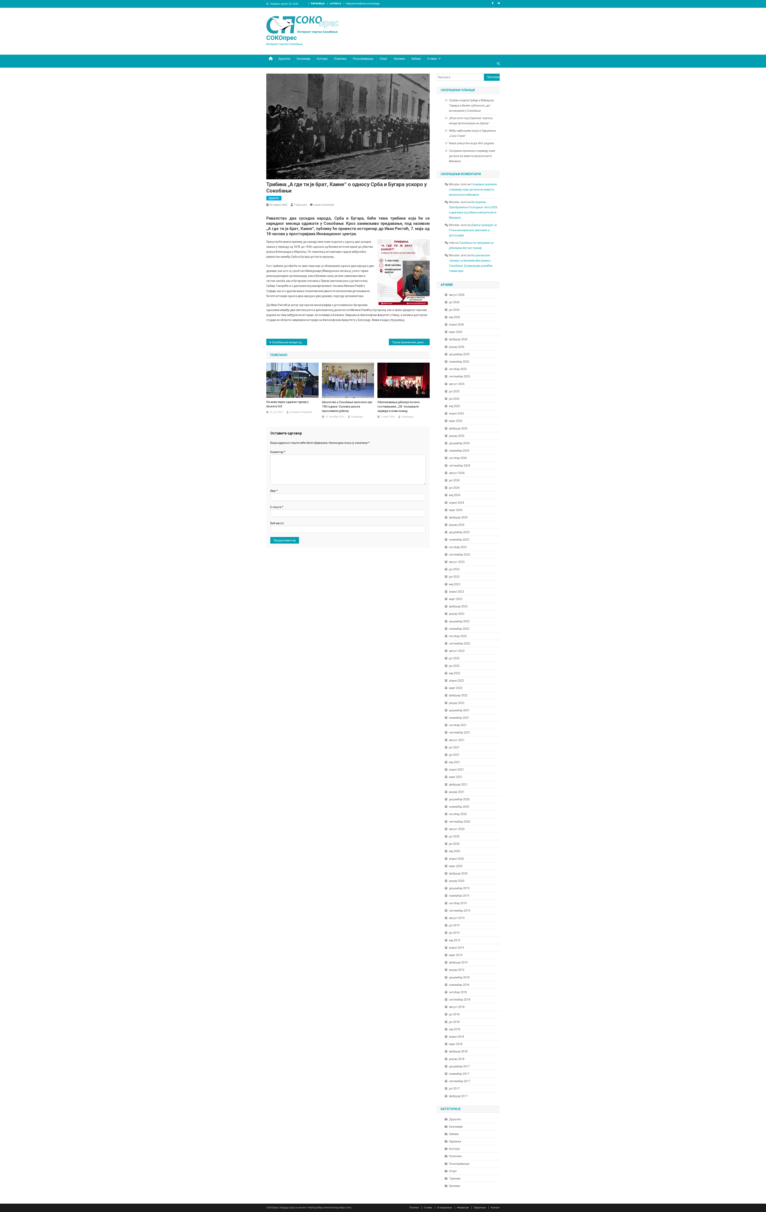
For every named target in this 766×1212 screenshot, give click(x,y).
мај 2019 (454, 940)
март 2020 (455, 866)
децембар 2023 (459, 532)
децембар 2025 (459, 354)
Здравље (455, 1141)
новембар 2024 (459, 450)
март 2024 (455, 510)
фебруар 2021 (458, 784)
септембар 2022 (459, 643)
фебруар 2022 (458, 695)
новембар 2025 (459, 361)
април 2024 (456, 502)
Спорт (383, 58)
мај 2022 (454, 673)
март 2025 (455, 420)
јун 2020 (454, 843)
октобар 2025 (458, 369)
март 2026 (455, 332)
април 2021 (456, 769)
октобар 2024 (458, 458)
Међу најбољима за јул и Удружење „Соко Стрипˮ (472, 133)
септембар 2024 (459, 465)
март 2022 (455, 688)
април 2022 (456, 680)
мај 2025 (454, 406)
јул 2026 (454, 302)
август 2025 (457, 384)
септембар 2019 (459, 910)
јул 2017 (454, 1088)
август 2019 (457, 918)
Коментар (277, 452)
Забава (416, 58)
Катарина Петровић (301, 412)
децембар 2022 (459, 621)
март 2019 (455, 955)
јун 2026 (454, 309)
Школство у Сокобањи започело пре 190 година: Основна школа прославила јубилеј (347, 407)
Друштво (284, 58)
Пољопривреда (363, 58)
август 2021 (457, 740)
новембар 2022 (459, 628)
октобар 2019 (458, 903)
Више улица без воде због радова (471, 143)
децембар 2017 (459, 1066)
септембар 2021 (459, 732)
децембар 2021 (459, 710)
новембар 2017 (459, 1073)
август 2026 (457, 294)
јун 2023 (454, 576)
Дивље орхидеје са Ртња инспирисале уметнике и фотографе (473, 230)
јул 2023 (454, 569)
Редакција (300, 204)
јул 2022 (454, 658)
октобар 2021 (458, 725)
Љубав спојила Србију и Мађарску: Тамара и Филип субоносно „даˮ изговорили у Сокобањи (472, 105)
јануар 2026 (456, 346)
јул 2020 (454, 836)
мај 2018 (454, 1029)
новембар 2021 (459, 717)
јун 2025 (454, 398)
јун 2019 (454, 932)
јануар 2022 (456, 703)
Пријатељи (480, 1207)
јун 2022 (454, 665)
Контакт (495, 1207)
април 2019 (456, 947)
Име (274, 490)
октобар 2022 (458, 636)
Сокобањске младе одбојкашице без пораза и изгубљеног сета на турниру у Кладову (289, 342)
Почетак (414, 1207)
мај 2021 (454, 762)
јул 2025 (454, 391)
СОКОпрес (281, 37)
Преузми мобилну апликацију (363, 3)
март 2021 (455, 777)
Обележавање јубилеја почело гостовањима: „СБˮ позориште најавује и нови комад (398, 407)
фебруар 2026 (458, 339)
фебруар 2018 (458, 1051)
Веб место (277, 523)
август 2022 (457, 650)
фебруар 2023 (458, 606)
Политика (340, 58)
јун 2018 (454, 1021)
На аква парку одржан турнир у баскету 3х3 (287, 404)
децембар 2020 (459, 799)
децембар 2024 (459, 443)
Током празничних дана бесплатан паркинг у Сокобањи (411, 342)
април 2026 (456, 324)
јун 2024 (454, 487)
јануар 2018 (456, 1059)
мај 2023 (454, 584)
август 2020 (457, 829)
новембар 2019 (459, 895)
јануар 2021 (456, 792)
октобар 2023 (458, 547)
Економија (303, 58)
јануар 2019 (456, 969)
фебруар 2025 (458, 428)
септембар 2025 (459, 376)
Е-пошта (276, 507)
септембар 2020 (459, 821)
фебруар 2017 (458, 1096)
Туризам (454, 1178)
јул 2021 (454, 747)
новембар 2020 (459, 806)
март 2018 (455, 1044)
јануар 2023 (456, 613)
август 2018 (457, 1007)
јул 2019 (454, 925)
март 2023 (455, 599)
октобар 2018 (458, 992)
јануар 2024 (456, 524)
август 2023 (457, 562)
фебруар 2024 (458, 517)
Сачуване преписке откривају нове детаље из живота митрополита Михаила (472, 156)
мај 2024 (454, 495)
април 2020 (456, 858)
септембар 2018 (459, 999)
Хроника (399, 58)
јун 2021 (454, 754)
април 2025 (456, 413)
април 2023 (456, 591)
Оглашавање (444, 1207)
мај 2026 (454, 317)
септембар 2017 (459, 1081)
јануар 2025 (456, 435)
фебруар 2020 (458, 873)
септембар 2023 (459, 554)
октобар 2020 (458, 814)
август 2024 (457, 473)
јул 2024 (454, 480)
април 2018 (456, 1036)
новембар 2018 (459, 984)
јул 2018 (454, 1014)
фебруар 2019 (458, 962)
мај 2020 (454, 851)
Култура (322, 58)
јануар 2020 (456, 880)
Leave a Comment (324, 204)
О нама (432, 58)
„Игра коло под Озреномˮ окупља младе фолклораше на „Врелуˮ (471, 120)
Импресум (463, 1207)
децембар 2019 (459, 888)
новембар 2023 (459, 539)
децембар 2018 (459, 977)
